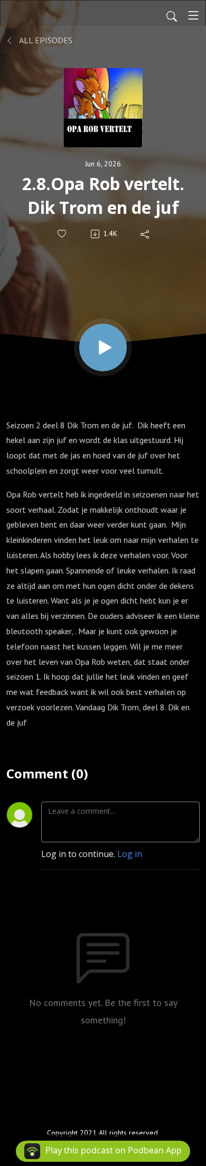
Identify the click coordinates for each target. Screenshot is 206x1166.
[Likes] (63, 233)
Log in (129, 854)
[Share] (145, 234)
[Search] (171, 15)
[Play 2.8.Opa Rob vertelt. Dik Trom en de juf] (103, 347)
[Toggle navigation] (193, 15)
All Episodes (44, 40)
